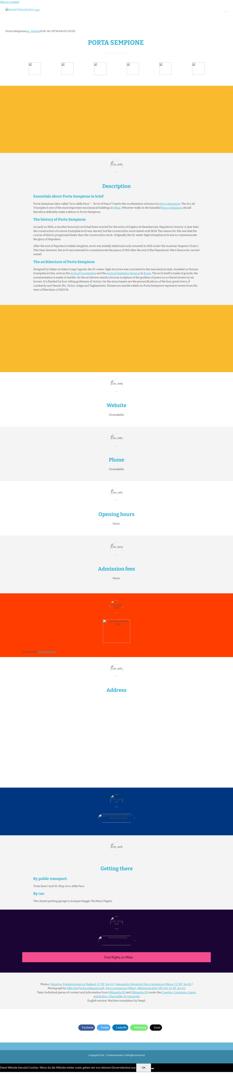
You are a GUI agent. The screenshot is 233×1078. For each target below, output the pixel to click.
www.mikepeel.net (91, 988)
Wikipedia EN (139, 992)
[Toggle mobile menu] (226, 10)
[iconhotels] (198, 63)
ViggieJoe (56, 984)
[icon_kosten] (100, 63)
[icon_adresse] (133, 63)
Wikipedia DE (116, 992)
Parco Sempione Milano (158, 984)
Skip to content (9, 2)
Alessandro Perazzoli (129, 984)
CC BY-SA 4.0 (105, 984)
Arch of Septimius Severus (123, 273)
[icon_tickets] (165, 63)
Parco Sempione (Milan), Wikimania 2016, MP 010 (137, 988)
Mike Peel (73, 988)
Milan (117, 207)
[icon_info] (35, 63)
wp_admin (32, 31)
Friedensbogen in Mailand (79, 984)
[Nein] (152, 1068)
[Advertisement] (116, 119)
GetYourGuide (47, 651)
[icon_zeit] (67, 63)
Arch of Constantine (83, 273)
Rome (147, 273)
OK (143, 1067)
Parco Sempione (169, 203)
